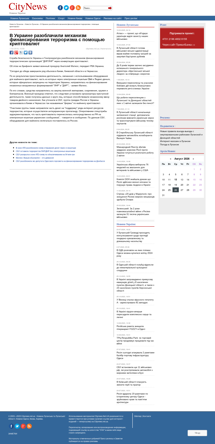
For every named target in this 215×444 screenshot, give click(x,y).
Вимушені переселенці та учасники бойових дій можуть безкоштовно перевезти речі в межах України (135, 86)
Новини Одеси (92, 18)
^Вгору (197, 433)
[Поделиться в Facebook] (11, 52)
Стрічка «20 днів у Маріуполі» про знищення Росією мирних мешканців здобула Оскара (135, 197)
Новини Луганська (19, 18)
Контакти (147, 416)
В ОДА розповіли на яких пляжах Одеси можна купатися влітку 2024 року (135, 253)
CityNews (28, 7)
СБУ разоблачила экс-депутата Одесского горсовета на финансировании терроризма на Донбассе (60, 161)
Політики (50, 18)
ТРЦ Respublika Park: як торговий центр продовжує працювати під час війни (135, 341)
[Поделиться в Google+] (16, 52)
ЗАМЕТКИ (12, 433)
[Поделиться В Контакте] (30, 52)
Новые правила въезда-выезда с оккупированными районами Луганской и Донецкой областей (181, 134)
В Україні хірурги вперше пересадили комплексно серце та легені (134, 314)
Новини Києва (75, 18)
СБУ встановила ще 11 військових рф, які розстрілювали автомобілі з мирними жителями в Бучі (135, 370)
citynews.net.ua (92, 48)
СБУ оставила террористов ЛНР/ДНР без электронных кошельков (45, 151)
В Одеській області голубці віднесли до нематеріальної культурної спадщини (135, 267)
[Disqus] (60, 213)
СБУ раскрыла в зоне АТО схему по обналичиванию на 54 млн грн (45, 154)
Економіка (37, 18)
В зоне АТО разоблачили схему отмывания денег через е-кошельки (46, 147)
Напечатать (106, 48)
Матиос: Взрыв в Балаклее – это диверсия (35, 157)
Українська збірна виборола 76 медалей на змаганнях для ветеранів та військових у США (132, 167)
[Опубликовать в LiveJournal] (21, 52)
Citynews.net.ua (101, 421)
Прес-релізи (131, 18)
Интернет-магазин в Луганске (175, 141)
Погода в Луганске (169, 144)
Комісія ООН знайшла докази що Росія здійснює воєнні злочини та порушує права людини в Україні (134, 182)
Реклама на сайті (112, 18)
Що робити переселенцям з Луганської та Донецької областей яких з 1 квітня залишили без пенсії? (135, 100)
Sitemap (137, 416)
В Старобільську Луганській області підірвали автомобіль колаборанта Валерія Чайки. (135, 135)
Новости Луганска (16, 24)
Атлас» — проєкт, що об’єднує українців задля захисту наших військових (132, 36)
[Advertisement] (46, 132)
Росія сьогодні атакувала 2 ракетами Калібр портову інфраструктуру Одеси (135, 355)
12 (175, 179)
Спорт (61, 18)
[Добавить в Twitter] (26, 52)
